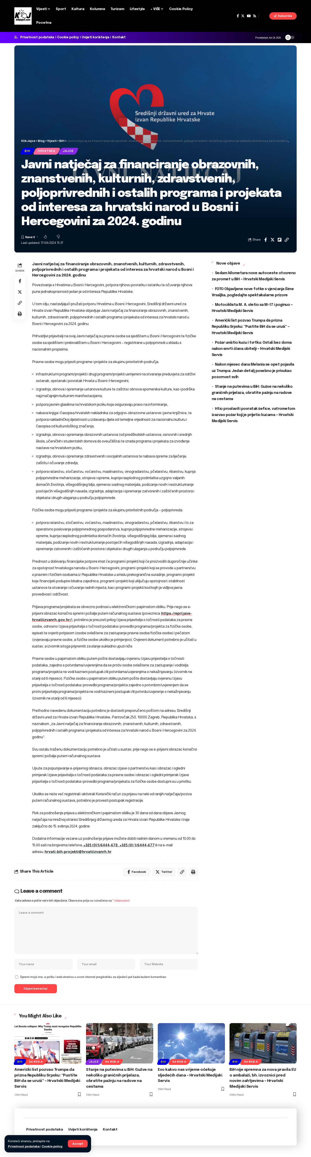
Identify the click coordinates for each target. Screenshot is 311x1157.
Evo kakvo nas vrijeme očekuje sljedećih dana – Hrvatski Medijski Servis (190, 1075)
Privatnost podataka (24, 1146)
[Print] (19, 313)
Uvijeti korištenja (95, 37)
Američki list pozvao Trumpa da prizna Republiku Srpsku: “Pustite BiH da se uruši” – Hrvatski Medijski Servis (251, 327)
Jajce (68, 151)
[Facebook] (238, 16)
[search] (264, 16)
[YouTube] (249, 16)
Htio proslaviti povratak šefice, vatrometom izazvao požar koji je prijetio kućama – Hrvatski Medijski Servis (253, 415)
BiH (27, 151)
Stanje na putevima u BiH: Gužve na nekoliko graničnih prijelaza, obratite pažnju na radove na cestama (252, 393)
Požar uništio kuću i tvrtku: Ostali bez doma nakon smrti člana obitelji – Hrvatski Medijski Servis (252, 349)
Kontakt (119, 37)
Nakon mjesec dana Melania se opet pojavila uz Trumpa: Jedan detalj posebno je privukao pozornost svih (253, 371)
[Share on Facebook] (265, 239)
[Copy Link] (286, 239)
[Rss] (254, 16)
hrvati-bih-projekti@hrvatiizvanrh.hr (78, 852)
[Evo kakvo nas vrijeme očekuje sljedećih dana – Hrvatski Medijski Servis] (191, 1043)
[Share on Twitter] (272, 239)
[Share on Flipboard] (279, 239)
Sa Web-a (36, 1061)
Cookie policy (52, 1146)
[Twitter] (243, 16)
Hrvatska (46, 151)
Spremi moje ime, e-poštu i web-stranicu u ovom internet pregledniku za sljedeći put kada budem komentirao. (93, 977)
